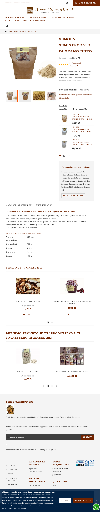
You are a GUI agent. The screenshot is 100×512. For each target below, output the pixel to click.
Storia (10, 474)
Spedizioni (33, 469)
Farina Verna (34, 485)
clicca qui (49, 450)
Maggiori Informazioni (19, 205)
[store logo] (50, 10)
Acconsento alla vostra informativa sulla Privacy (29, 450)
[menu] (48, 19)
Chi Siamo (11, 465)
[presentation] (57, 323)
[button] (26, 96)
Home (6, 32)
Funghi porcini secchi (28, 302)
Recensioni (43, 205)
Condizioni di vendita (60, 469)
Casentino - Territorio (12, 480)
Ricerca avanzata (36, 472)
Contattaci (12, 485)
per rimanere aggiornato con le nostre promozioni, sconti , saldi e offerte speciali (47, 428)
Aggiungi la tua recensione (80, 66)
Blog (54, 485)
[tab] (19, 205)
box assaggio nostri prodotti (72, 372)
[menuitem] (16, 18)
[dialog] (50, 500)
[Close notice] (96, 500)
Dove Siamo (12, 469)
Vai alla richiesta (73, 196)
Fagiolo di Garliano (28, 372)
